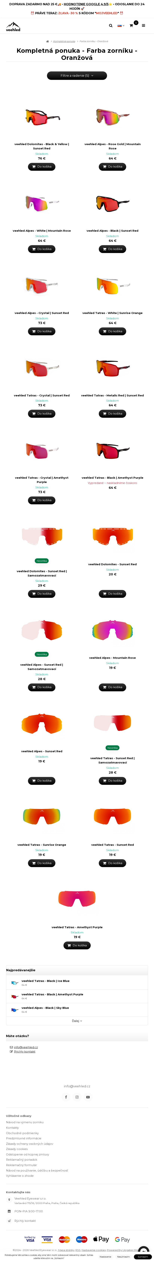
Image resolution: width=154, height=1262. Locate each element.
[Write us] (9, 1220)
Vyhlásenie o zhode (20, 1175)
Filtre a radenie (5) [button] (75, 75)
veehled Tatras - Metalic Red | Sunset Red (112, 395)
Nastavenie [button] (105, 1256)
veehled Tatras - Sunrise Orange (41, 845)
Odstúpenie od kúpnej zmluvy (27, 1154)
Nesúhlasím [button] (123, 1256)
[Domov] (13, 26)
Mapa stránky (66, 1250)
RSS (78, 1250)
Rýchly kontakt (24, 1051)
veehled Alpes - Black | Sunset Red (112, 230)
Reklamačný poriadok (21, 1159)
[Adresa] (9, 1199)
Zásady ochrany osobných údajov (29, 1144)
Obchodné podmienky (22, 1133)
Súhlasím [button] (143, 1256)
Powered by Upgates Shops (124, 1250)
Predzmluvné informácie (23, 1138)
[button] (41, 167)
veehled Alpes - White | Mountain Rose (42, 230)
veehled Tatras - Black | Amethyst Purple (112, 477)
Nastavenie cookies (94, 1250)
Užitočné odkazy (18, 1116)
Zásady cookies (17, 1149)
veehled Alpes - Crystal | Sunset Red (42, 313)
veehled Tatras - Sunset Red (112, 845)
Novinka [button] (42, 560)
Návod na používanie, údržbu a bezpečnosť (37, 1170)
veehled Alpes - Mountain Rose (112, 658)
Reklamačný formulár (21, 1165)
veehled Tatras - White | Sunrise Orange (112, 313)
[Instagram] (77, 1097)
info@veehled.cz (26, 1047)
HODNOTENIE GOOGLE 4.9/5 (86, 4)
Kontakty (12, 1127)
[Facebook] (65, 1097)
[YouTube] (88, 1097)
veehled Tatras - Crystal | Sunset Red (42, 395)
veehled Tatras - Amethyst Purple (77, 927)
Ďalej (75, 1021)
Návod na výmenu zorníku (25, 1122)
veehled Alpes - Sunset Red (41, 751)
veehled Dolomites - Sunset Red (112, 564)
